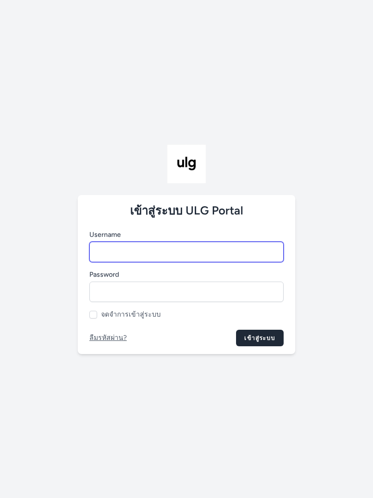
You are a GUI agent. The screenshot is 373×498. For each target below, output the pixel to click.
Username (105, 235)
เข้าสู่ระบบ (259, 338)
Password (104, 274)
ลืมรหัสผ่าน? (108, 338)
